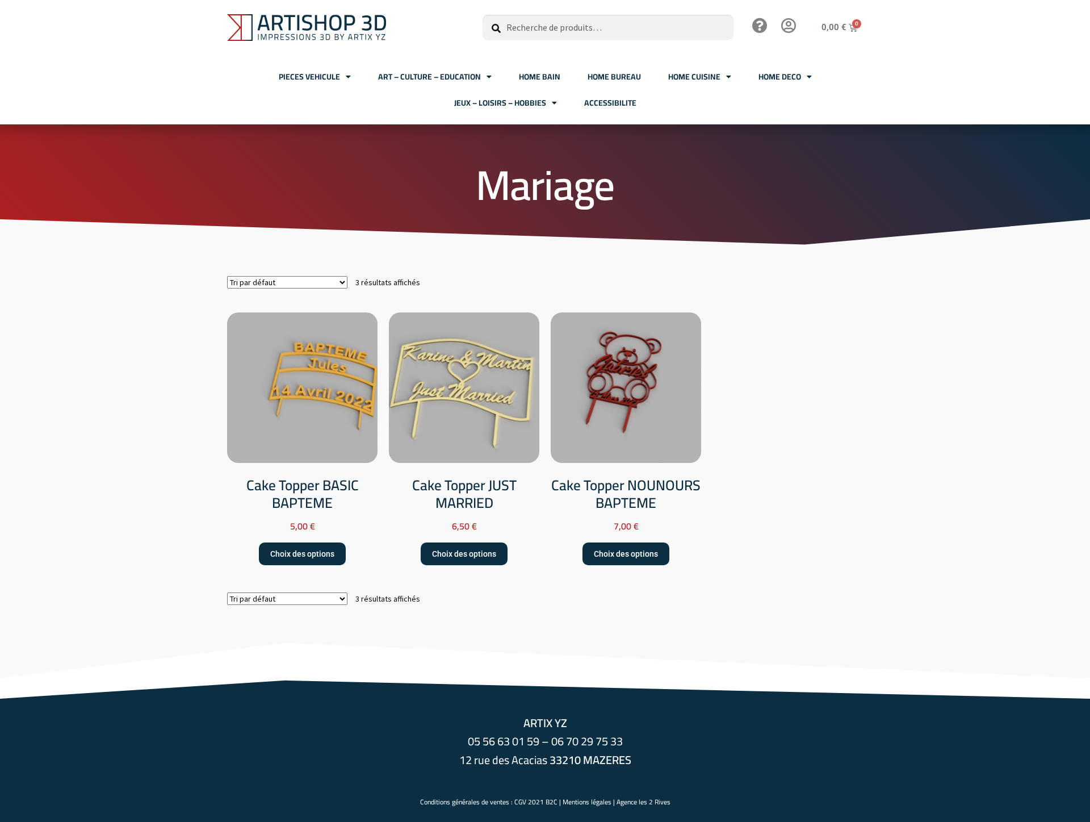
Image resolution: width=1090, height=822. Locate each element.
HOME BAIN (539, 76)
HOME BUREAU (614, 76)
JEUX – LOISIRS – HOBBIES (500, 102)
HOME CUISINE (694, 76)
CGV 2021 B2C (535, 801)
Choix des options (302, 553)
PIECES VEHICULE (309, 76)
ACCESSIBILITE (610, 102)
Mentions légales (587, 801)
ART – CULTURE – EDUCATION (429, 76)
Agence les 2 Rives (643, 801)
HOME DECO (779, 76)
